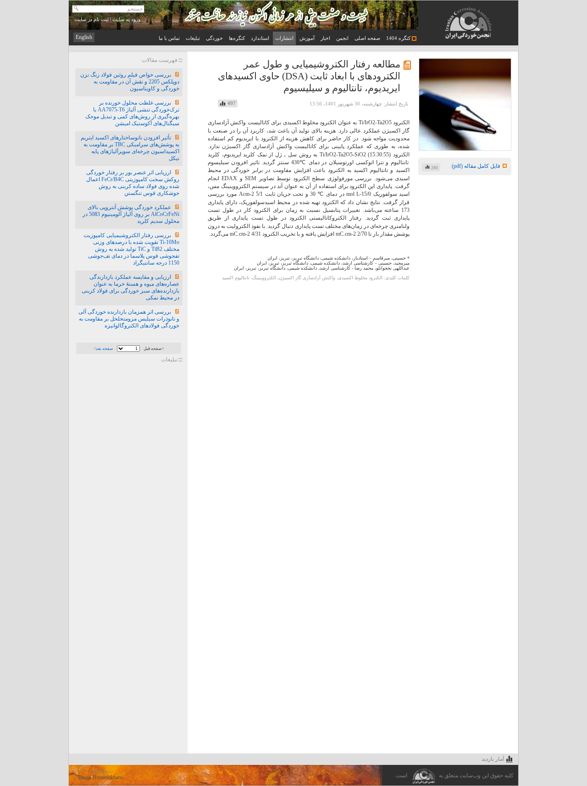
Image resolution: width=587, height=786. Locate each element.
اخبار (325, 38)
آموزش (307, 38)
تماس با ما (169, 38)
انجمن (342, 38)
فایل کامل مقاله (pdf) (476, 166)
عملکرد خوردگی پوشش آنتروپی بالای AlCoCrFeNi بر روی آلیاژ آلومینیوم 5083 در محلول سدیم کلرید (131, 214)
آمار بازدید (493, 759)
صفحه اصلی (367, 38)
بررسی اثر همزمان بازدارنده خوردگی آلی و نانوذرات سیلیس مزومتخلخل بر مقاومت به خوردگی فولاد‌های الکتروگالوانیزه (128, 319)
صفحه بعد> (103, 348)
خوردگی (214, 38)
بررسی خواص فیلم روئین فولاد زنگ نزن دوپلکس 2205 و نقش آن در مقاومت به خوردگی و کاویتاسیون (129, 82)
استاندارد (260, 38)
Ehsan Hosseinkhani (100, 777)
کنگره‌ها (237, 38)
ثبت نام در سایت (91, 19)
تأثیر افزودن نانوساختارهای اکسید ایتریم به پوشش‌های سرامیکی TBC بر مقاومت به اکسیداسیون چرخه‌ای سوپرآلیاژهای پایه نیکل (130, 147)
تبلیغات (193, 38)
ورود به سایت (126, 19)
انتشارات (284, 38)
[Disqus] (352, 396)
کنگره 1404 (399, 38)
